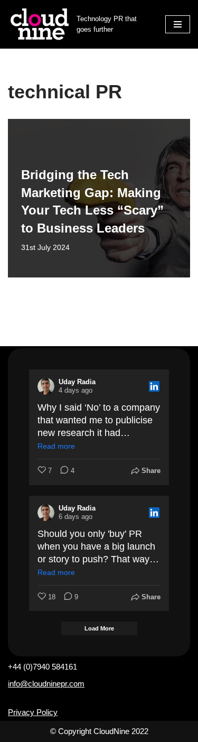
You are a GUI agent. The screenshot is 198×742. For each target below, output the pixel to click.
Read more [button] (56, 446)
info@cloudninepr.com (46, 683)
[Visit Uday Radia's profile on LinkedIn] (45, 386)
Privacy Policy (33, 712)
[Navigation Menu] (177, 24)
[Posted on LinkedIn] (154, 386)
